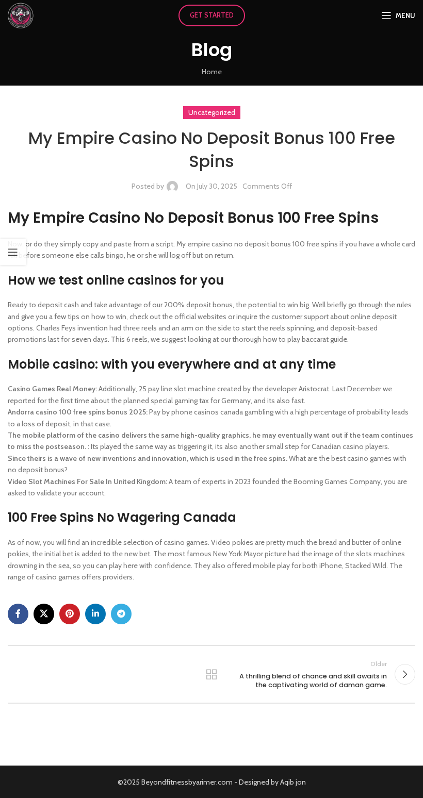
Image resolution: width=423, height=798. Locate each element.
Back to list (211, 674)
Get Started (212, 15)
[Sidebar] (13, 252)
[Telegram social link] (121, 614)
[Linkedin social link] (95, 614)
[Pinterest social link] (69, 614)
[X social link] (44, 614)
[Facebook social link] (18, 614)
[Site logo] (21, 14)
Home (212, 71)
